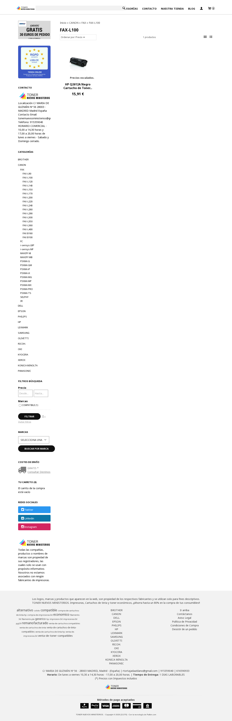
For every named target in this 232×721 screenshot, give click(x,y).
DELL (20, 305)
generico (40, 619)
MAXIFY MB (26, 257)
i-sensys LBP (27, 245)
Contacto (149, 8)
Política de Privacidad (184, 621)
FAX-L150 (27, 189)
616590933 (182, 670)
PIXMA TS (25, 293)
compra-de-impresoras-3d (40, 615)
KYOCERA (23, 354)
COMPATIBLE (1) (30, 405)
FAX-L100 (27, 177)
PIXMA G (25, 261)
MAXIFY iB (25, 253)
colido (37, 610)
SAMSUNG (23, 332)
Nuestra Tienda (172, 8)
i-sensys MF (26, 249)
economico (61, 614)
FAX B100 (27, 237)
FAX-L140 (27, 185)
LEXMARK (23, 327)
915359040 (166, 670)
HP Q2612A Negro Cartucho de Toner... (77, 86)
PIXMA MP (26, 281)
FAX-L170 (27, 193)
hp (47, 619)
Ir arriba (184, 610)
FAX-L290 (27, 213)
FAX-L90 (27, 173)
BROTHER (23, 159)
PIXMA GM (26, 265)
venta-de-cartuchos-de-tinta (33, 627)
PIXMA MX (26, 285)
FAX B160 (27, 233)
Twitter (28, 510)
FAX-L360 (27, 225)
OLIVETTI (23, 338)
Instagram (30, 527)
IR (21, 301)
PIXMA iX (25, 273)
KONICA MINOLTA (28, 365)
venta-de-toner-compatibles (55, 635)
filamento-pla (28, 619)
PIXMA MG (26, 277)
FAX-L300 (27, 217)
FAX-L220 (27, 201)
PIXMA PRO (26, 289)
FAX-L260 (27, 209)
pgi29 (18, 623)
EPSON (22, 311)
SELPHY (24, 297)
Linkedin (29, 518)
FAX (22, 169)
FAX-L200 (27, 197)
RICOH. (22, 343)
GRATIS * (33, 468)
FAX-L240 (27, 205)
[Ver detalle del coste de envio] (23, 470)
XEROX (21, 360)
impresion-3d (56, 619)
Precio (22, 387)
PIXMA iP (25, 269)
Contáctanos (184, 614)
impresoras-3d (70, 619)
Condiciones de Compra (185, 625)
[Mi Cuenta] (201, 9)
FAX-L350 (27, 221)
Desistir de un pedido (184, 629)
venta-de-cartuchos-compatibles (64, 623)
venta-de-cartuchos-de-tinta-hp (50, 632)
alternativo (25, 610)
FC (21, 241)
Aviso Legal (184, 617)
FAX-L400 (27, 229)
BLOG (191, 8)
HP (19, 322)
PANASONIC (24, 370)
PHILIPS (22, 316)
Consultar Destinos (39, 472)
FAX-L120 (27, 181)
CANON (22, 164)
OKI (20, 349)
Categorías (129, 8)
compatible (49, 610)
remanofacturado (35, 623)
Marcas (23, 401)
